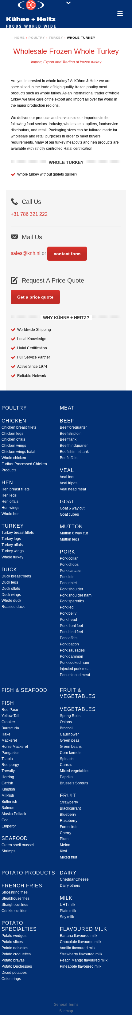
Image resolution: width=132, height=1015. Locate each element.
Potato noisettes (15, 948)
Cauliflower (69, 734)
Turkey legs (11, 539)
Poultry (37, 37)
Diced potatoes (14, 972)
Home (19, 37)
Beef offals (68, 458)
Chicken (14, 420)
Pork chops (69, 564)
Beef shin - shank (74, 452)
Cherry (65, 833)
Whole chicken (14, 458)
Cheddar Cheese (74, 879)
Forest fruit (68, 827)
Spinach (67, 759)
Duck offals (11, 588)
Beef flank (68, 439)
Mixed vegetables (74, 771)
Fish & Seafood (24, 690)
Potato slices (12, 942)
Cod (5, 820)
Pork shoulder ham (75, 595)
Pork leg (67, 607)
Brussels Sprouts (74, 783)
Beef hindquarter (74, 445)
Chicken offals (13, 439)
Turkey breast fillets (18, 532)
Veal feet (67, 477)
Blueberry (68, 814)
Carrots (66, 765)
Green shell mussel (18, 845)
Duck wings (11, 595)
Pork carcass (70, 571)
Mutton (71, 526)
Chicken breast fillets (19, 427)
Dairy (68, 872)
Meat (67, 407)
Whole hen (11, 514)
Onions (66, 722)
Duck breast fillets (16, 576)
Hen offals (10, 501)
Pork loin (67, 577)
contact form (67, 253)
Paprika (66, 777)
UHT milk (67, 904)
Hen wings (10, 508)
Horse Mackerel (15, 746)
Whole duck (11, 600)
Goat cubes (69, 514)
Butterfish (9, 801)
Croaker (8, 722)
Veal (67, 470)
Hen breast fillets (15, 489)
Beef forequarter (73, 427)
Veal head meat (73, 489)
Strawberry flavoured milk (81, 954)
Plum (64, 839)
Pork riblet (68, 583)
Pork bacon (69, 644)
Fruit (68, 795)
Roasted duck (13, 607)
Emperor (9, 826)
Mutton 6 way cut (74, 533)
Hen (7, 482)
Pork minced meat (75, 675)
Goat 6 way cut (72, 508)
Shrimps (8, 851)
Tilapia (7, 759)
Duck (9, 569)
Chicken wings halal (18, 452)
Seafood (15, 838)
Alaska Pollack (14, 814)
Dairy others (70, 885)
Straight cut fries (15, 904)
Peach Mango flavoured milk (83, 960)
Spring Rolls (70, 716)
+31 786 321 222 (29, 214)
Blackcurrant (70, 808)
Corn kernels (70, 753)
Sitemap (66, 1011)
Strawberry (69, 802)
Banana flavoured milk (78, 936)
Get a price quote (35, 297)
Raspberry (68, 821)
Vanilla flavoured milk (77, 948)
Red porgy (10, 765)
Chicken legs (12, 433)
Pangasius (10, 753)
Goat (67, 501)
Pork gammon (71, 656)
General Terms (66, 1004)
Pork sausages (72, 650)
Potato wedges (14, 936)
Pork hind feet (71, 632)
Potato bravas (13, 960)
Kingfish (8, 789)
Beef (67, 420)
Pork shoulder (71, 589)
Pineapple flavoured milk (80, 966)
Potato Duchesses (17, 966)
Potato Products (28, 872)
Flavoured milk (83, 929)
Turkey (56, 37)
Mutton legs (69, 539)
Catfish (7, 783)
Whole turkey (12, 557)
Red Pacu (10, 710)
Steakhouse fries (15, 898)
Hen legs (9, 495)
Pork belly (68, 613)
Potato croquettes (16, 954)
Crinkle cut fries (14, 911)
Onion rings (11, 979)
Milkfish (8, 795)
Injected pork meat (75, 669)
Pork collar (69, 558)
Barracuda (10, 728)
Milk (66, 898)
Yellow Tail (10, 716)
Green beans (71, 746)
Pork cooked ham (74, 662)
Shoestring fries (15, 892)
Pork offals (68, 638)
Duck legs (10, 582)
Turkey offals (12, 545)
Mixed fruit (68, 857)
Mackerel (9, 740)
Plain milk (68, 911)
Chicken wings (14, 445)
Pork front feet (71, 626)
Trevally (8, 771)
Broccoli (66, 728)
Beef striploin (71, 433)
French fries (22, 885)
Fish (8, 703)
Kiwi (63, 851)
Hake (6, 734)
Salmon (8, 808)
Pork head (68, 619)
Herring (8, 777)
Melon (65, 845)
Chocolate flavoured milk (80, 942)
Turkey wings (13, 551)
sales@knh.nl (26, 253)
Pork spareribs (72, 601)
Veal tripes (68, 483)
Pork (67, 551)
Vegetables (78, 709)
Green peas (70, 740)
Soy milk (67, 917)
